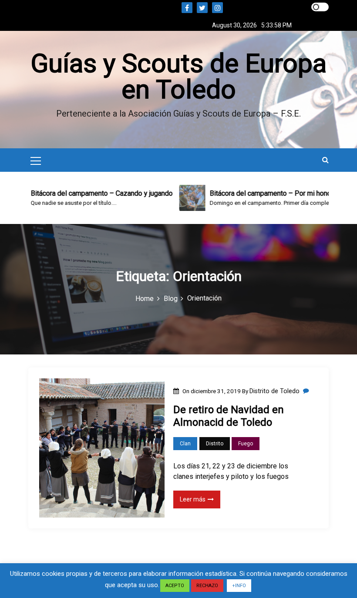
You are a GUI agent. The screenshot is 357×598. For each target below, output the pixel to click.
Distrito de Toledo (274, 391)
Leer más (192, 499)
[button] (325, 160)
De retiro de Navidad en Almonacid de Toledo (228, 416)
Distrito (214, 444)
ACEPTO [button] (174, 585)
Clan (185, 444)
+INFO (239, 585)
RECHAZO (207, 585)
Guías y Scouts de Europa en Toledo (178, 76)
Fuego (245, 444)
